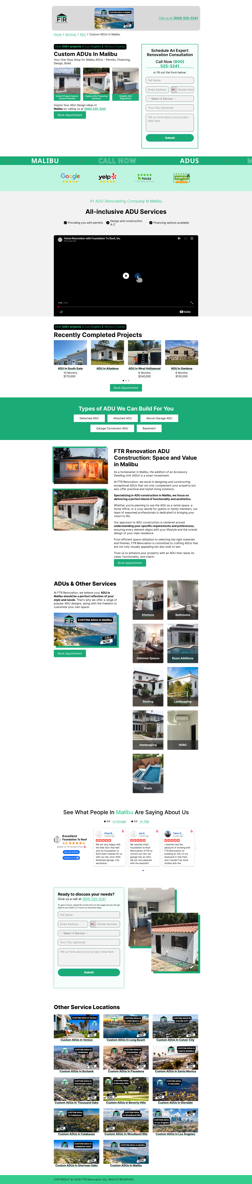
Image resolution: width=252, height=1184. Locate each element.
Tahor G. (177, 833)
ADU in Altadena (107, 368)
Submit (170, 137)
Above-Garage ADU (159, 418)
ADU (83, 34)
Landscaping (182, 701)
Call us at (178, 18)
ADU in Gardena (181, 368)
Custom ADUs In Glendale (175, 1102)
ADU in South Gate (70, 368)
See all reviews (71, 852)
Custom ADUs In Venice (77, 1039)
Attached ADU (122, 418)
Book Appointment (70, 115)
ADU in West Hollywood (144, 368)
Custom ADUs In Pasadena (126, 1071)
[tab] (123, 380)
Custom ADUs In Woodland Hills (126, 1134)
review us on (70, 857)
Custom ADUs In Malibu (126, 1165)
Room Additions (182, 658)
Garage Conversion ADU (112, 428)
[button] (126, 276)
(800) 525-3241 (94, 899)
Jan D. (142, 833)
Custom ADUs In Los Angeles (175, 1134)
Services (70, 34)
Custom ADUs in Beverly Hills (126, 1102)
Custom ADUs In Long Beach (126, 1039)
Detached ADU (89, 418)
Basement (149, 428)
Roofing (148, 701)
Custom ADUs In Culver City (175, 1039)
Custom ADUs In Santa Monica (175, 1071)
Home (58, 34)
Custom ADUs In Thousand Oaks (76, 1102)
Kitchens (148, 614)
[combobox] (174, 89)
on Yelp (144, 821)
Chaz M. (108, 833)
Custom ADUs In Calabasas (76, 1134)
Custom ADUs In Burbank (77, 1071)
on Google (119, 821)
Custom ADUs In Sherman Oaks (76, 1165)
